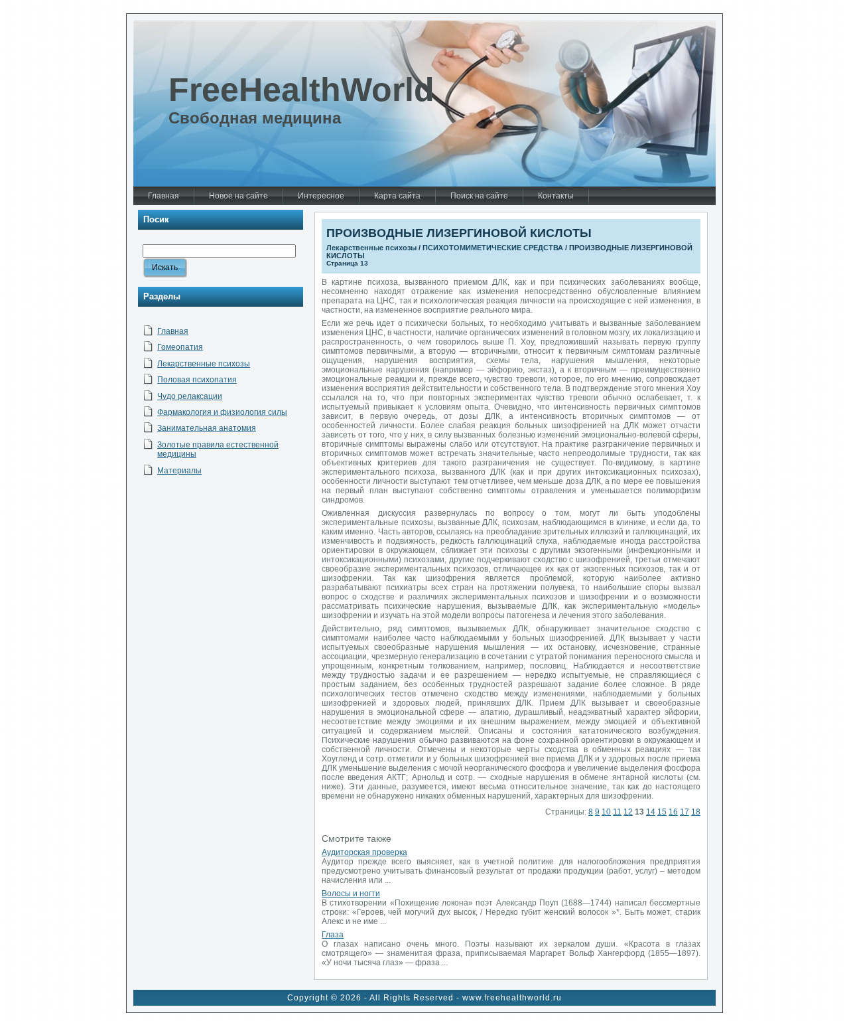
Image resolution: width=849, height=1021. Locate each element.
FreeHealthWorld (301, 89)
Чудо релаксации (189, 396)
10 (606, 812)
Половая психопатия (197, 379)
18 (695, 812)
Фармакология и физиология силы (222, 412)
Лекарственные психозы (203, 363)
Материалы (179, 470)
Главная (172, 331)
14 (650, 812)
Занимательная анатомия (206, 428)
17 (684, 812)
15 (662, 812)
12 (628, 812)
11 (617, 812)
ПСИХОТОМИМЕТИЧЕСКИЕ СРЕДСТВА (493, 248)
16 (673, 812)
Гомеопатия (180, 347)
